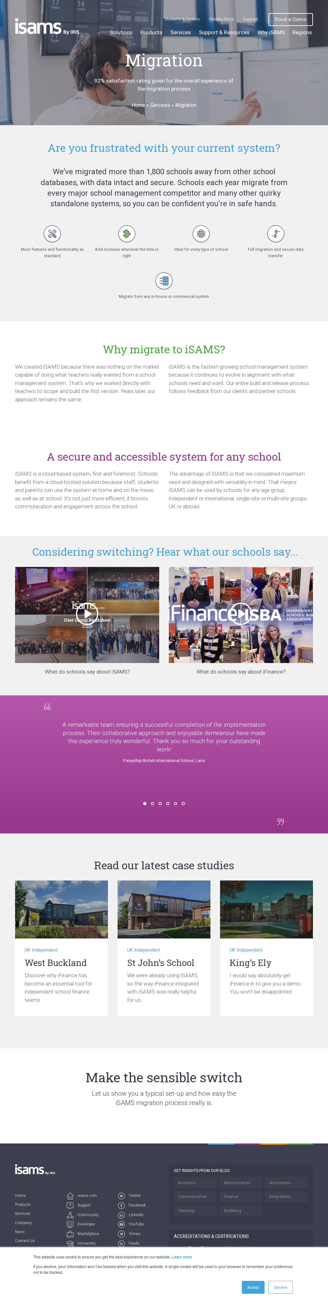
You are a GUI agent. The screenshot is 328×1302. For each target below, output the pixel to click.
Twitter (134, 1196)
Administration (237, 1183)
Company (23, 1223)
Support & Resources (224, 32)
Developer (86, 1224)
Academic (187, 1183)
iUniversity (86, 1243)
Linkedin (136, 1215)
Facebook (137, 1205)
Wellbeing (232, 1210)
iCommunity (88, 1215)
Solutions (121, 32)
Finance (231, 1196)
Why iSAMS (271, 32)
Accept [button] (253, 1287)
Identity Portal (221, 19)
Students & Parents (182, 19)
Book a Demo (291, 19)
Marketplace (88, 1234)
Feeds (133, 1243)
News (20, 1232)
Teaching (186, 1210)
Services (180, 32)
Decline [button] (280, 1287)
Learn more (182, 1256)
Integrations (280, 1196)
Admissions (280, 1183)
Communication (192, 1196)
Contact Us (25, 1241)
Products (151, 32)
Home (138, 105)
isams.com (87, 1196)
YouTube (136, 1224)
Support (250, 19)
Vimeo (134, 1234)
